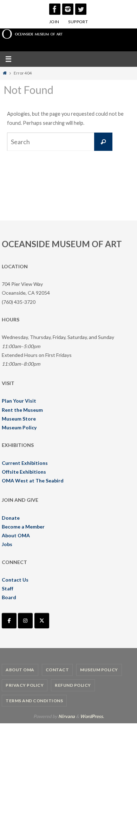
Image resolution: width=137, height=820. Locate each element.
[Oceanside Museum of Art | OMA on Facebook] (9, 620)
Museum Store (19, 419)
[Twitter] (80, 9)
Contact (57, 669)
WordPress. (92, 716)
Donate (11, 518)
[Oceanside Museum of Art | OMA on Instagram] (25, 620)
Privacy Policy (25, 685)
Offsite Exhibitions (24, 472)
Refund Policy (73, 685)
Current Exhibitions (25, 463)
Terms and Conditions (34, 700)
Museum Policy (19, 427)
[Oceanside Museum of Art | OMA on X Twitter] (41, 620)
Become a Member (23, 527)
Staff (7, 588)
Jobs (7, 544)
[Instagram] (67, 9)
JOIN (54, 21)
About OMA (16, 535)
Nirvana (66, 716)
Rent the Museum (22, 410)
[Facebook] (54, 9)
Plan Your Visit (19, 401)
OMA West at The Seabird (33, 480)
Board (9, 597)
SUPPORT (78, 21)
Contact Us (15, 580)
